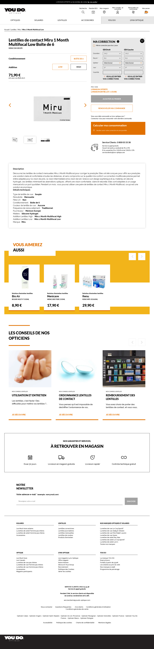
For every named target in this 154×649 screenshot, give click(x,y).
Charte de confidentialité (85, 623)
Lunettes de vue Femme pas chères (29, 565)
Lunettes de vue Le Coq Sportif (111, 528)
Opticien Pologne (86, 618)
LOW (60, 67)
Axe (94, 67)
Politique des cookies (64, 623)
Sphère (96, 63)
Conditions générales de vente (77, 609)
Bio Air (22, 296)
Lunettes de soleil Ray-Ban (110, 537)
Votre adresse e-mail (37, 494)
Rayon (95, 58)
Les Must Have (21, 558)
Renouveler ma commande (111, 108)
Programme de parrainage (109, 569)
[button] (146, 10)
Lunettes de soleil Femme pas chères (30, 531)
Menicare (57, 296)
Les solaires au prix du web (110, 565)
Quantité (96, 72)
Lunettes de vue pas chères (26, 562)
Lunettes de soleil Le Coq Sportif (112, 540)
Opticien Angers (35, 616)
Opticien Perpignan (89, 616)
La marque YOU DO (107, 558)
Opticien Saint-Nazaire (51, 616)
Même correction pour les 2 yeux (107, 45)
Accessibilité (47, 623)
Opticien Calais (22, 616)
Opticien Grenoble (104, 616)
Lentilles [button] (62, 20)
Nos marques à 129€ (107, 567)
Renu (92, 296)
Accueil (6, 29)
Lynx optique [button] (137, 20)
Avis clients (79, 607)
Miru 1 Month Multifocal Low (47, 219)
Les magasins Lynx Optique (68, 558)
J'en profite (93, 2)
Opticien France (118, 616)
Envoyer (131, 501)
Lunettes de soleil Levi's (109, 542)
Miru (19, 29)
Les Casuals (20, 560)
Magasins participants (24, 571)
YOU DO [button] (112, 20)
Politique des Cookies (66, 569)
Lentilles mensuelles (66, 533)
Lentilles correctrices (66, 528)
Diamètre (96, 53)
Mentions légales (104, 623)
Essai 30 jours (105, 560)
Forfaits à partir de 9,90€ (109, 562)
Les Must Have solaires (24, 528)
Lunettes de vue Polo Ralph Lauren (113, 533)
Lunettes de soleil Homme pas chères (30, 533)
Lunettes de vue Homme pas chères (29, 567)
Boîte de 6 (78, 59)
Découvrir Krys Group (66, 565)
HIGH (78, 67)
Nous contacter (46, 607)
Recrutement (63, 567)
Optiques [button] (15, 20)
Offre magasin (63, 560)
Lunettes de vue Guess (108, 535)
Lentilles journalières (66, 531)
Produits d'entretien (65, 537)
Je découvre (19, 415)
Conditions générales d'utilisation (98, 607)
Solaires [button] (38, 20)
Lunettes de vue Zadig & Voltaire (112, 531)
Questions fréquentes (63, 607)
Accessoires (87, 20)
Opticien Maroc (73, 618)
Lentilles (13, 29)
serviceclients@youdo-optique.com (77, 600)
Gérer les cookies (64, 571)
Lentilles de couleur (65, 535)
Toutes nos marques (107, 544)
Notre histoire (63, 562)
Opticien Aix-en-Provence (70, 616)
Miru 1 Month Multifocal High (48, 216)
